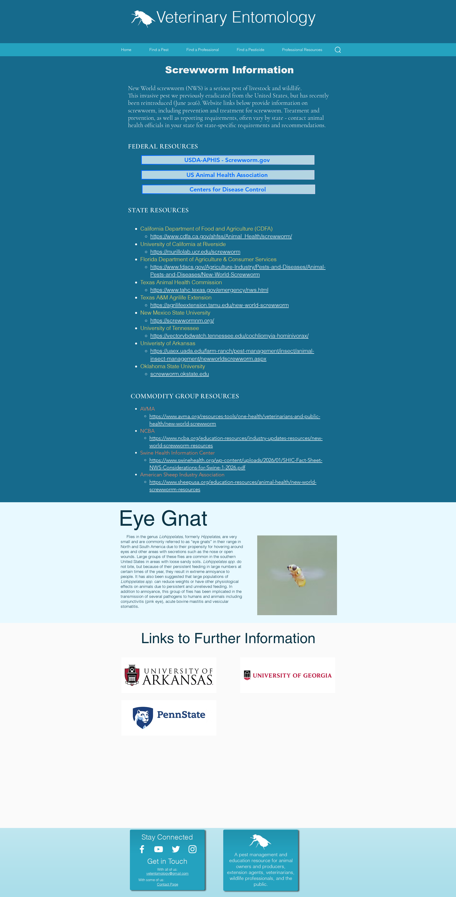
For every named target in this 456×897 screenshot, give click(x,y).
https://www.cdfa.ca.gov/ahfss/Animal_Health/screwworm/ (221, 236)
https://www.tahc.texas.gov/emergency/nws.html (209, 289)
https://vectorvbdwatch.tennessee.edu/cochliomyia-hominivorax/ (229, 335)
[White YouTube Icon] (158, 849)
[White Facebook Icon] (142, 849)
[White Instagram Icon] (192, 849)
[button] (338, 50)
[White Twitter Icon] (176, 849)
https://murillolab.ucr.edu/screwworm (195, 251)
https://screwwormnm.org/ (182, 320)
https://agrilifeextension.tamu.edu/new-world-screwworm (219, 305)
